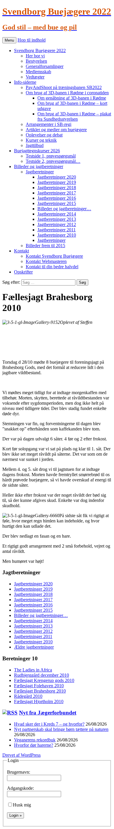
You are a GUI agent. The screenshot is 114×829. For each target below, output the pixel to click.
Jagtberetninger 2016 (56, 198)
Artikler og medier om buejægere (56, 129)
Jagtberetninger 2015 (56, 203)
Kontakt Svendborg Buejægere (54, 256)
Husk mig (22, 804)
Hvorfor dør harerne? (33, 745)
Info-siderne (25, 82)
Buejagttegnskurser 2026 (37, 150)
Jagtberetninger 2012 (56, 224)
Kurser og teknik (41, 140)
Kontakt (21, 250)
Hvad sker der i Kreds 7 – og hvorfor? (49, 724)
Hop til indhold (32, 39)
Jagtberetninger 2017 (56, 192)
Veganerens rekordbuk (35, 739)
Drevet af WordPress (21, 755)
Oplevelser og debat (44, 134)
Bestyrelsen (36, 61)
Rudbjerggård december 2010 (41, 675)
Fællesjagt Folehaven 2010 (39, 685)
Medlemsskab (38, 71)
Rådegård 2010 (28, 696)
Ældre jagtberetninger (34, 647)
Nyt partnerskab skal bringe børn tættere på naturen (61, 729)
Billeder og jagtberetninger (38, 166)
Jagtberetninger (40, 171)
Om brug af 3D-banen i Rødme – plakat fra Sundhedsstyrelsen (74, 116)
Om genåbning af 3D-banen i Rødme (71, 97)
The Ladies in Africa (33, 669)
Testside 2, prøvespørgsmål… (53, 161)
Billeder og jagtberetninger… (64, 208)
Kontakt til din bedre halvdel (52, 266)
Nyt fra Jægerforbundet (47, 713)
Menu (9, 40)
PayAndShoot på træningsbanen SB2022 (64, 87)
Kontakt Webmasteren (46, 261)
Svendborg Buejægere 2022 (40, 50)
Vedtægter (35, 76)
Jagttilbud (35, 145)
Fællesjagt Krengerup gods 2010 (44, 680)
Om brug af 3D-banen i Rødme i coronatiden (67, 92)
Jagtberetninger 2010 (56, 235)
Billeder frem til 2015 (45, 245)
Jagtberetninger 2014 (56, 213)
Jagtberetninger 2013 (56, 219)
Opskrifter (23, 271)
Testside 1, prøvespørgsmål (51, 155)
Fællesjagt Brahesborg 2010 (40, 690)
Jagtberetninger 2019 (56, 182)
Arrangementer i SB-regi (48, 124)
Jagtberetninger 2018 (56, 187)
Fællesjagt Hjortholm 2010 (38, 701)
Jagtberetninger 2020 (56, 177)
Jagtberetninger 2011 (56, 229)
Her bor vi (35, 55)
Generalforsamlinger (44, 66)
